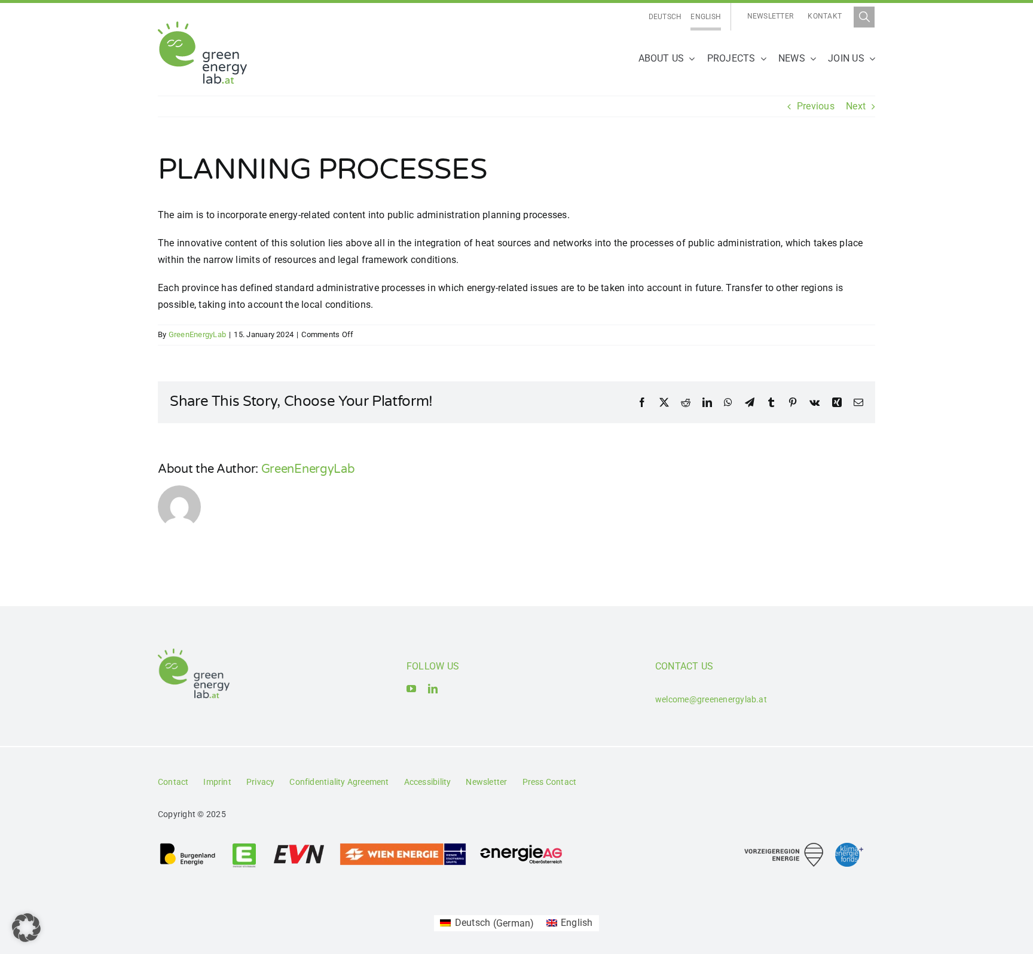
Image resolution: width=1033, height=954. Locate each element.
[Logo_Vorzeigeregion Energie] (783, 847)
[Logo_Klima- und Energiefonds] (849, 847)
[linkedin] (433, 688)
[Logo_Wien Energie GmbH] (403, 846)
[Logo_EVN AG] (299, 846)
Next (856, 106)
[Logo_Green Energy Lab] (202, 26)
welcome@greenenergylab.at (711, 699)
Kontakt (825, 16)
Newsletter (770, 16)
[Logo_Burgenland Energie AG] (188, 846)
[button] (26, 927)
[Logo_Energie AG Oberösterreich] (521, 846)
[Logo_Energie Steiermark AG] (244, 846)
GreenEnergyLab (197, 334)
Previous (816, 106)
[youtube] (411, 688)
